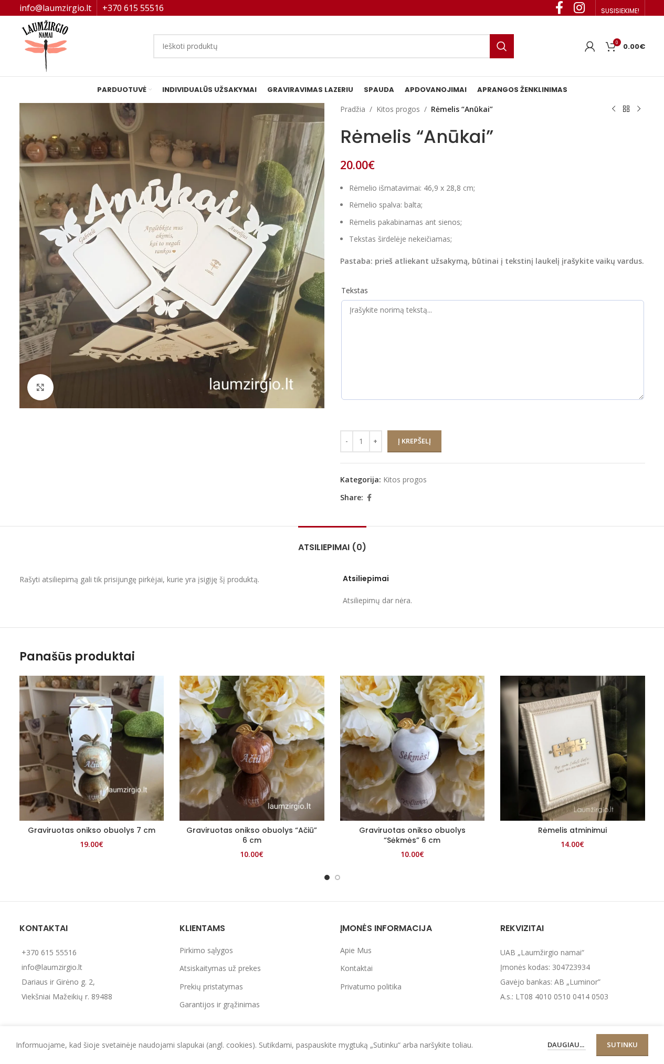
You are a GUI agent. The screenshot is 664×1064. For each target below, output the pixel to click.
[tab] (332, 542)
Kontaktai (356, 968)
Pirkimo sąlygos (206, 950)
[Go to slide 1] (327, 877)
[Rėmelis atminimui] (572, 748)
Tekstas (354, 290)
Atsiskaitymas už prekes (220, 968)
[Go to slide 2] (337, 877)
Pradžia (352, 109)
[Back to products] (626, 109)
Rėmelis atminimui (572, 830)
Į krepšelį (414, 441)
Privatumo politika (371, 986)
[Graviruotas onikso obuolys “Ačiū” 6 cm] (252, 748)
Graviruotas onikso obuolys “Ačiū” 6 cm (251, 835)
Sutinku (622, 1044)
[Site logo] (45, 45)
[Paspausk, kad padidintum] (40, 387)
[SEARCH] (502, 46)
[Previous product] (613, 109)
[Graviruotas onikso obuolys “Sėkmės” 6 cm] (412, 748)
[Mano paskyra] (589, 46)
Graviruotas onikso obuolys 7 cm (91, 830)
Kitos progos (398, 109)
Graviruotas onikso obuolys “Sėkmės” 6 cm (412, 835)
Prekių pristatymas (211, 986)
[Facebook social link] (369, 498)
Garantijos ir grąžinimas (220, 1004)
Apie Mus (356, 950)
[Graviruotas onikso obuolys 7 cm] (91, 748)
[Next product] (639, 109)
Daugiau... (566, 1044)
